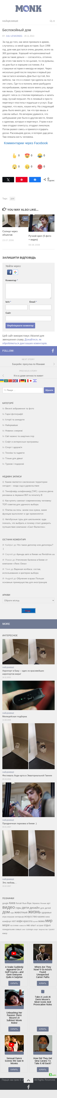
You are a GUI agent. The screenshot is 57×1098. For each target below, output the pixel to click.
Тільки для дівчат (14, 455)
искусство (30, 913)
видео (8, 904)
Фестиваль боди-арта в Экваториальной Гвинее (27, 773)
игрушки (10, 914)
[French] (18, 377)
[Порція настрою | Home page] (28, 9)
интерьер (19, 914)
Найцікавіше (10, 21)
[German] (23, 377)
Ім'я (8, 299)
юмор (4, 930)
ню (28, 922)
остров (40, 922)
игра (4, 914)
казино (41, 914)
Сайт (8, 310)
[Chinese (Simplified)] (10, 377)
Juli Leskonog (14, 36)
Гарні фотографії (14, 411)
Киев (12, 900)
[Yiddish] (35, 377)
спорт (35, 927)
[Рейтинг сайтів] (28, 609)
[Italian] (27, 377)
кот (14, 918)
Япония (43, 900)
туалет (51, 926)
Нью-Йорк (27, 900)
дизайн (35, 905)
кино (47, 914)
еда (12, 910)
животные (21, 909)
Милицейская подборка (14, 713)
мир (48, 918)
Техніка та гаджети (15, 450)
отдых (47, 922)
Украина (36, 900)
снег (23, 927)
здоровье (46, 909)
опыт (33, 922)
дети (25, 905)
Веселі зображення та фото (19, 406)
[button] (10, 271)
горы (18, 905)
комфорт (7, 918)
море (6, 922)
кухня (35, 918)
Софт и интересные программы (21, 439)
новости (22, 923)
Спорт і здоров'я (13, 444)
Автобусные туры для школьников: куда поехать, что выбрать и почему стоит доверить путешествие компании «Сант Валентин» (26, 520)
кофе (19, 918)
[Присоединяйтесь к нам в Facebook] (53, 348)
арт (48, 900)
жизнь (34, 908)
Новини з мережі (13, 428)
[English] (14, 377)
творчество (43, 927)
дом (12, 196)
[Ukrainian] (2, 377)
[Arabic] (6, 377)
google (5, 900)
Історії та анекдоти (15, 417)
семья (18, 926)
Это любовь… (9, 880)
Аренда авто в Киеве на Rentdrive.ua (35, 551)
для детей (45, 905)
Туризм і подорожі (14, 461)
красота (27, 918)
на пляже (14, 923)
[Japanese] (31, 377)
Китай (19, 900)
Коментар (12, 277)
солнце (29, 926)
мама (41, 918)
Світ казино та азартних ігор (19, 433)
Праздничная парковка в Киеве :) (19, 821)
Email (33, 299)
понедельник (8, 926)
